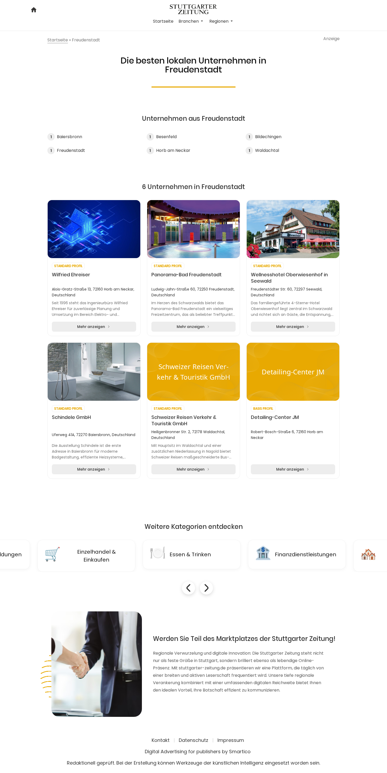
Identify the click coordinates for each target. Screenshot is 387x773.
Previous (188, 588)
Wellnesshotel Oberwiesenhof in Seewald (289, 278)
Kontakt (161, 740)
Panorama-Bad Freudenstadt (186, 275)
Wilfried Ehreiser (71, 275)
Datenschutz (193, 740)
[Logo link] (193, 9)
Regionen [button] (219, 21)
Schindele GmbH (71, 417)
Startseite (163, 21)
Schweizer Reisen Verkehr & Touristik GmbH (183, 420)
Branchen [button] (189, 21)
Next (206, 588)
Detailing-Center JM (275, 417)
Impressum (230, 740)
